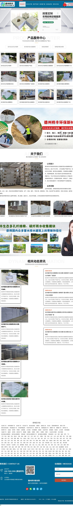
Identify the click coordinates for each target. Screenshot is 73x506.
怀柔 (51, 438)
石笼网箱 (23, 429)
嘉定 (9, 451)
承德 (68, 440)
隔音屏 (39, 429)
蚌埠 (43, 453)
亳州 (9, 455)
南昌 (46, 455)
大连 (33, 444)
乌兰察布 (14, 444)
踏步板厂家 (65, 427)
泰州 (66, 451)
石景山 (24, 438)
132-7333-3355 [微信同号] (14, 471)
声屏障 (18, 429)
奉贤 (24, 451)
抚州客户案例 (42, 7)
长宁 (57, 449)
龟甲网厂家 (3, 429)
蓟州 (40, 440)
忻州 (37, 442)
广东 (68, 434)
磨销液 (37, 425)
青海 (48, 436)
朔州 (27, 442)
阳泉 (18, 442)
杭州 (2, 453)
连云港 (49, 451)
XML (43, 499)
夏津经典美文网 (55, 425)
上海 (55, 436)
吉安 (69, 455)
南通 (46, 451)
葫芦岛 (5, 447)
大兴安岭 (47, 449)
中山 (36, 444)
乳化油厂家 (25, 425)
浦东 (12, 451)
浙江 (9, 438)
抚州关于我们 (29, 7)
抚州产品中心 (36, 7)
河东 (67, 438)
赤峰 (58, 442)
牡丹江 (32, 449)
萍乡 (54, 455)
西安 (44, 447)
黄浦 (51, 449)
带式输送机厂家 (13, 427)
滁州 (66, 453)
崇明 (27, 451)
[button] (34, 31)
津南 (18, 440)
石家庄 (43, 440)
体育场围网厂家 (11, 425)
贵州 (5, 436)
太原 (12, 442)
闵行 (2, 451)
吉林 (35, 436)
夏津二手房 (62, 425)
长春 (10, 447)
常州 (40, 451)
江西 (32, 436)
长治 (21, 442)
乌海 (55, 442)
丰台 (21, 438)
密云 (58, 438)
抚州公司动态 (56, 7)
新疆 (70, 436)
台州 (31, 453)
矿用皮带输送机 (21, 427)
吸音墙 (56, 429)
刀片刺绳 (28, 429)
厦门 (21, 455)
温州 (9, 453)
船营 (19, 447)
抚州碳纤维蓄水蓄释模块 (63, 84)
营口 (55, 444)
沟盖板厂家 (3, 432)
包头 (51, 442)
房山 (36, 438)
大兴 (48, 438)
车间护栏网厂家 (30, 427)
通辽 (61, 442)
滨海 (31, 440)
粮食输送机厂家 (44, 427)
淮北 (54, 453)
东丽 (12, 440)
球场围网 (51, 429)
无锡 (34, 451)
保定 (61, 440)
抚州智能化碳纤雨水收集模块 (27, 102)
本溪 (46, 444)
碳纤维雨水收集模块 (5, 434)
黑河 (40, 449)
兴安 (18, 444)
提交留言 (64, 480)
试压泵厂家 (18, 425)
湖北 (22, 436)
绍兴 (18, 453)
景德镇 (49, 455)
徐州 (37, 451)
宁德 (43, 455)
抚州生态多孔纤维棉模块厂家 (64, 65)
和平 (64, 438)
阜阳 (69, 453)
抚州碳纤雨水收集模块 (44, 84)
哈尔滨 (66, 447)
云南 (5, 438)
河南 (19, 436)
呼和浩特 (47, 442)
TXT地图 (48, 499)
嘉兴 (12, 453)
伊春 (21, 449)
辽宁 (38, 436)
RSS (40, 499)
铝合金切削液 (32, 425)
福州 (18, 455)
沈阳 (30, 444)
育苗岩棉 (23, 434)
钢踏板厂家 (58, 427)
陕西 (61, 436)
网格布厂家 (37, 427)
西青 (15, 440)
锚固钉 (9, 432)
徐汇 (54, 449)
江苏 (28, 436)
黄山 (63, 453)
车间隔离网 (34, 429)
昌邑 (13, 447)
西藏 (2, 438)
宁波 (5, 453)
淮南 (46, 453)
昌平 (45, 438)
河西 (70, 438)
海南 (9, 436)
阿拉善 (26, 444)
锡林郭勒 (22, 444)
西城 (15, 438)
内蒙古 (41, 436)
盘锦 (65, 444)
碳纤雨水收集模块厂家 (32, 434)
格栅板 (28, 432)
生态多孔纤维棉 (53, 432)
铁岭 (68, 444)
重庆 (59, 434)
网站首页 (22, 4)
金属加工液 (43, 425)
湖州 (15, 453)
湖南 (25, 436)
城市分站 (3, 9)
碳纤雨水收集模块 (16, 434)
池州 (12, 455)
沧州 (2, 442)
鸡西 (7, 449)
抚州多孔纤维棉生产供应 (26, 65)
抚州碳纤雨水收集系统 (44, 102)
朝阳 (18, 438)
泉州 (31, 455)
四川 (64, 436)
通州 (39, 438)
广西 (2, 436)
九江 (57, 455)
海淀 (28, 438)
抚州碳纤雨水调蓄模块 (6, 102)
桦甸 (28, 447)
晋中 (31, 442)
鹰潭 (63, 455)
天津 (67, 436)
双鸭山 (14, 449)
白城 (57, 447)
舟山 (27, 453)
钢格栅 (24, 432)
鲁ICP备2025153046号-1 (30, 499)
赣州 (66, 455)
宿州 (2, 455)
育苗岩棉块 (50, 434)
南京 (31, 451)
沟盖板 (9, 429)
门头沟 (32, 438)
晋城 (24, 442)
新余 (60, 455)
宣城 (15, 455)
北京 (56, 434)
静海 (37, 440)
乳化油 (48, 425)
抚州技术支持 (49, 7)
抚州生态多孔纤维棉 (6, 65)
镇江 (63, 451)
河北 (12, 436)
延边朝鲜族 (61, 447)
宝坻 (27, 440)
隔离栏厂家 (52, 427)
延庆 (61, 438)
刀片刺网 (61, 429)
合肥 (37, 453)
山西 (58, 436)
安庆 (60, 453)
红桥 (9, 440)
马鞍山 (49, 453)
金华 (21, 453)
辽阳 (62, 444)
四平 (38, 447)
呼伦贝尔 (3, 444)
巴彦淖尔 (8, 444)
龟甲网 (13, 429)
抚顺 (43, 444)
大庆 (18, 449)
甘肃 (65, 434)
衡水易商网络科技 (69, 500)
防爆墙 (42, 432)
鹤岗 (11, 449)
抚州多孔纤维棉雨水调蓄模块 (45, 65)
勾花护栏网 (45, 429)
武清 (24, 440)
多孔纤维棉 (60, 432)
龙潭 (16, 447)
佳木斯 (24, 449)
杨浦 (70, 449)
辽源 (41, 447)
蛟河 (25, 447)
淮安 (54, 451)
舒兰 (32, 447)
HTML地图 (53, 499)
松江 (18, 451)
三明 (27, 455)
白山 (50, 447)
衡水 (9, 442)
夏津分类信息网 (4, 427)
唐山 (47, 440)
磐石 (35, 447)
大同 (15, 442)
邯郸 (55, 440)
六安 (5, 455)
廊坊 (5, 442)
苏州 (43, 451)
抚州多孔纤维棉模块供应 (7, 84)
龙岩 (40, 455)
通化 (47, 447)
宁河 (34, 440)
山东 (51, 436)
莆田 (24, 455)
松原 (54, 447)
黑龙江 (15, 436)
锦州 (52, 444)
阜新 (58, 444)
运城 (34, 442)
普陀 (64, 449)
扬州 (60, 451)
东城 (12, 438)
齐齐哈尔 (3, 449)
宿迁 (69, 451)
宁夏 (45, 436)
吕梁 (43, 442)
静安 (61, 449)
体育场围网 (66, 429)
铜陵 (57, 453)
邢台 (58, 440)
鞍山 (40, 444)
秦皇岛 (50, 440)
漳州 (34, 455)
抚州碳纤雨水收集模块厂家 (63, 102)
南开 (2, 440)
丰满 (22, 447)
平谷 (55, 438)
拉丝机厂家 (3, 425)
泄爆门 (37, 432)
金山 (15, 451)
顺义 (42, 438)
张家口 (64, 440)
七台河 (28, 449)
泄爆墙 (33, 432)
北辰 (21, 440)
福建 (62, 434)
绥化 (43, 449)
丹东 (49, 444)
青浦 (21, 451)
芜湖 (40, 453)
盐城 (57, 451)
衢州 (24, 453)
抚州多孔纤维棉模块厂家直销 (27, 84)
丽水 (34, 453)
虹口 (67, 449)
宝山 (5, 451)
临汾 (40, 442)
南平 (37, 455)
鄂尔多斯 (65, 442)
